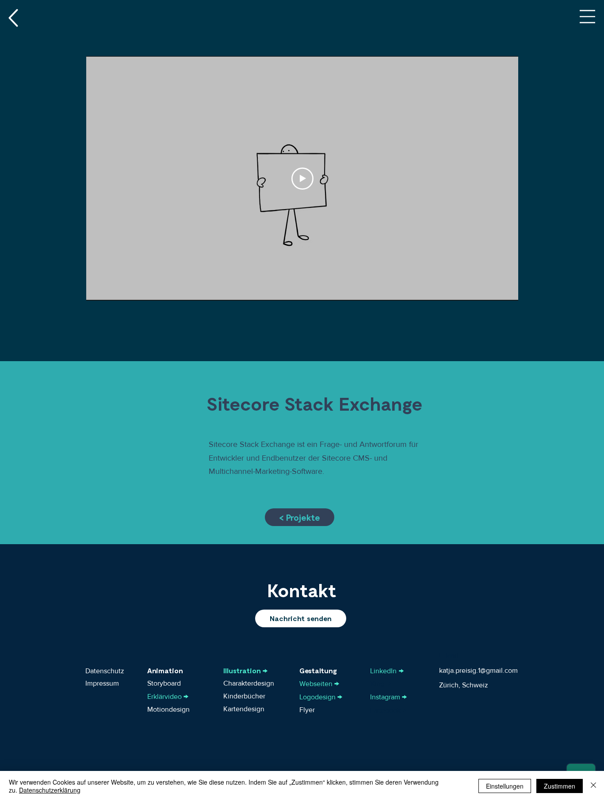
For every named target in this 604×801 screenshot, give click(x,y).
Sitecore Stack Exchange (314, 403)
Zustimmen (559, 786)
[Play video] (302, 179)
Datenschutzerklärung (49, 790)
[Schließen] (593, 786)
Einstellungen (505, 786)
